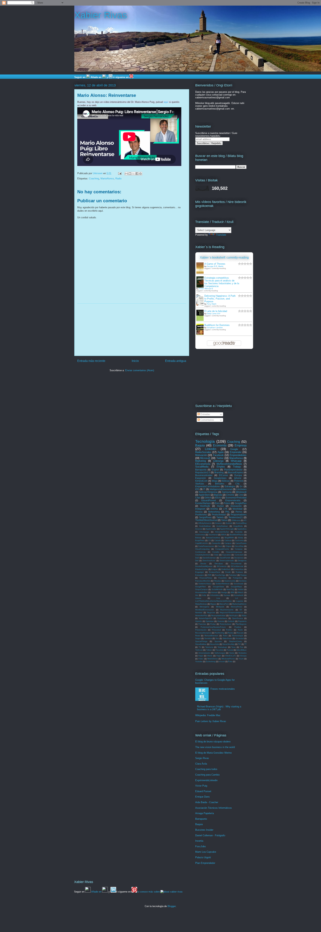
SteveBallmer (201, 644)
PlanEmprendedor (233, 469)
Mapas (213, 604)
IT (204, 489)
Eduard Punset (203, 791)
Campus (227, 543)
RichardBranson (211, 636)
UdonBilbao (241, 650)
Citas (197, 497)
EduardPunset (208, 500)
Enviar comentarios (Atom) (139, 370)
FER (209, 575)
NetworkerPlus (201, 615)
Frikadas (217, 581)
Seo (217, 638)
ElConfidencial (237, 566)
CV (209, 540)
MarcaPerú (224, 604)
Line (218, 598)
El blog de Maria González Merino (213, 752)
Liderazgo (218, 460)
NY (241, 610)
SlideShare (227, 638)
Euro (217, 503)
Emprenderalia (232, 500)
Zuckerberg (210, 661)
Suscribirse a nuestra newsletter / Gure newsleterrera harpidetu (216, 134)
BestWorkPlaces (237, 535)
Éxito (230, 661)
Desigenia (242, 560)
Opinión (198, 621)
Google (234, 449)
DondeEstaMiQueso (204, 566)
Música (198, 512)
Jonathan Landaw (215, 327)
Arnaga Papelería (204, 813)
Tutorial (230, 650)
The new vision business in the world (215, 747)
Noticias (226, 481)
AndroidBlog (241, 523)
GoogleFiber (200, 587)
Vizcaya (243, 656)
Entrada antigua (175, 360)
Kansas (227, 595)
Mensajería (204, 607)
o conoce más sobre (149, 891)
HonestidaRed (201, 592)
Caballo (217, 540)
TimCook (199, 650)
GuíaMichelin (217, 589)
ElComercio (222, 566)
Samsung (227, 492)
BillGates (219, 483)
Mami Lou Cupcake (205, 851)
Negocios (211, 612)
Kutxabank (238, 595)
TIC (239, 644)
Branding (219, 472)
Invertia (214, 509)
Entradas (205, 414)
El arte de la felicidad (215, 311)
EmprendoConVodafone (207, 486)
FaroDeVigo (220, 575)
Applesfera (242, 529)
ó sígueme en (120, 77)
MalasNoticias (201, 604)
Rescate (240, 633)
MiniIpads (220, 607)
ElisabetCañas (201, 569)
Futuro (227, 503)
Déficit (208, 497)
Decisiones (239, 558)
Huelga (224, 592)
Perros (239, 512)
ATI (245, 520)
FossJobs (222, 578)
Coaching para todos (206, 769)
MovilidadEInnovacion (204, 610)
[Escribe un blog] (130, 173)
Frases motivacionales (222, 688)
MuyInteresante (227, 610)
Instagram (200, 509)
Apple (221, 452)
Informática (215, 595)
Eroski (228, 572)
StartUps (199, 483)
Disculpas (219, 563)
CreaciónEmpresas (234, 552)
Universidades (204, 653)
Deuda (203, 563)
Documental (236, 563)
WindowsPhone (228, 659)
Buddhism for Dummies (217, 325)
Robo (225, 636)
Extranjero (199, 575)
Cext (220, 546)
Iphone (237, 478)
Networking (214, 512)
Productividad (219, 514)
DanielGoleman (209, 558)
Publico (229, 630)
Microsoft (205, 458)
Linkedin (210, 449)
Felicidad (233, 575)
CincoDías (239, 546)
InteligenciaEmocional (221, 489)
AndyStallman (205, 526)
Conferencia (200, 552)
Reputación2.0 (202, 472)
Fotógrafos (237, 578)
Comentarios (207, 420)
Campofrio (216, 543)
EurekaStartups (203, 503)
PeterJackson (225, 624)
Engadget (199, 572)
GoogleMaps (236, 587)
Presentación (201, 630)
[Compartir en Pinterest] (140, 173)
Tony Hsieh (211, 304)
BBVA (223, 535)
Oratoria (220, 621)
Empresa (241, 445)
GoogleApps (220, 478)
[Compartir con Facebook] (137, 173)
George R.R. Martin (215, 266)
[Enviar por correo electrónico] (126, 173)
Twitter (219, 458)
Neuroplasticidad (218, 615)
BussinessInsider (204, 475)
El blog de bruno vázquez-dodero (213, 741)
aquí (166, 102)
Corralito (215, 552)
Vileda (209, 656)
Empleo (221, 466)
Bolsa (240, 538)
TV (200, 647)
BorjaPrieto (200, 540)
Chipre (228, 546)
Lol (236, 598)
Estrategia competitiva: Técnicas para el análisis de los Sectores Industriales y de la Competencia (221, 282)
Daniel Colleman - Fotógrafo (210, 835)
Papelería (242, 621)
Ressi (197, 636)
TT (245, 644)
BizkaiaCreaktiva (213, 538)
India (204, 595)
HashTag (230, 589)
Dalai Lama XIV (213, 314)
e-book (222, 661)
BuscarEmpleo (235, 472)
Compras (238, 549)
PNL (227, 512)
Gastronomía (230, 581)
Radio (118, 178)
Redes (230, 633)
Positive (237, 627)
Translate (221, 234)
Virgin (218, 656)
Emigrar (214, 569)
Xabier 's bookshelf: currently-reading (224, 257)
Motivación (201, 455)
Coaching (94, 178)
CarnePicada (241, 543)
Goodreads (238, 584)
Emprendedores (238, 455)
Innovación (236, 506)
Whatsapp (236, 460)
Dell (196, 560)
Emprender (235, 452)
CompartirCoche (222, 549)
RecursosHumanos (203, 633)
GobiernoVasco (205, 584)
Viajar (200, 656)
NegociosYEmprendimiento (231, 612)
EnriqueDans (214, 572)
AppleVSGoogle (227, 529)
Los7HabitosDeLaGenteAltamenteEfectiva (213, 601)
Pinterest (238, 481)
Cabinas (227, 540)
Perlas (213, 624)
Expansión (200, 478)
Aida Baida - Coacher (206, 802)
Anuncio (198, 529)
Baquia (200, 445)
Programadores (239, 514)
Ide (196, 595)
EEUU (218, 497)
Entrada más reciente (91, 360)
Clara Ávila (201, 763)
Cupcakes (226, 555)
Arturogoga (204, 532)
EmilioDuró (226, 569)
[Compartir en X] (133, 173)
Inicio (135, 360)
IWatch (241, 592)
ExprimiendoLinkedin (206, 780)
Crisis (216, 555)
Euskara (239, 572)
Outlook (231, 621)
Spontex (218, 641)
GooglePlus (241, 503)
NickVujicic (233, 615)
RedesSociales (203, 452)
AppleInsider (211, 529)
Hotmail (214, 592)
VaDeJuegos (219, 653)
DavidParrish (225, 558)
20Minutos (235, 520)
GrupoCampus (201, 589)
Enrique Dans (202, 796)
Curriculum (239, 555)
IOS (197, 489)
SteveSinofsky (228, 644)
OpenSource (237, 618)
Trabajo (237, 466)
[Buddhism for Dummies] (201, 334)
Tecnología (205, 441)
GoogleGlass (218, 587)
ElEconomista (202, 463)
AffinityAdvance (205, 523)
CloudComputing (202, 549)
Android (229, 523)
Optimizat (210, 621)
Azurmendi (213, 535)
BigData (218, 495)
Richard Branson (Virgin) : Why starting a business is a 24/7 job (219, 708)
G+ (241, 486)
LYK (225, 509)
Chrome (230, 495)
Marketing (200, 460)
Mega (215, 481)
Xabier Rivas (100, 15)
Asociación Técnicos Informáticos (213, 807)
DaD (197, 558)
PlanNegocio (241, 624)
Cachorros (239, 540)
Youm (241, 659)
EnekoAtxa (239, 569)
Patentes (202, 624)
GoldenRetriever (223, 584)
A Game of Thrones (214, 263)
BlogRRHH (229, 538)
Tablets (220, 517)
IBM (232, 592)
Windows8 (241, 492)
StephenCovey (235, 641)
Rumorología (237, 636)
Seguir (198, 638)
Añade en (96, 77)
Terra (233, 647)
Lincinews (241, 489)
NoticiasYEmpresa (208, 492)
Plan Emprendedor (205, 863)
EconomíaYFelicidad (236, 497)
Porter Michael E (206, 289)
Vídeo (200, 659)
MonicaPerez (236, 607)
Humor (220, 506)
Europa (238, 475)
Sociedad (240, 638)
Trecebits (219, 650)
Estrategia (230, 486)
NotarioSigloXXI (205, 618)
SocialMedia (201, 466)
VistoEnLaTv (230, 656)
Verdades (242, 653)
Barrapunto (201, 469)
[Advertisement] (132, 329)
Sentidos (208, 638)
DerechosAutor (208, 560)
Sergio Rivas (202, 758)
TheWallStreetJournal (206, 520)
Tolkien (209, 650)
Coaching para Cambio (207, 774)
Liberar (198, 598)
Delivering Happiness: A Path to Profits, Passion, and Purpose (220, 298)
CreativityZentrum (202, 555)
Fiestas (243, 575)
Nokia (244, 615)
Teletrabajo (222, 647)
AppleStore (204, 495)
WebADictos (212, 659)
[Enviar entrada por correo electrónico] (119, 173)
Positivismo (201, 514)
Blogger (172, 906)
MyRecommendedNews (229, 463)
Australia (238, 532)
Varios (231, 653)
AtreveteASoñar (222, 532)
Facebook (218, 455)
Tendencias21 (235, 517)
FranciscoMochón (202, 581)
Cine (240, 495)
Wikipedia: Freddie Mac (208, 715)
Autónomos (200, 535)
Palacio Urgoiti (203, 857)
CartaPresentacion (206, 546)
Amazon (218, 523)
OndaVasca (222, 618)
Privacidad (216, 630)
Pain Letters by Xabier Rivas (210, 721)
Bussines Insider (204, 829)
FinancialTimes (206, 578)
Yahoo (224, 520)
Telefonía (209, 647)
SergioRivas (205, 517)
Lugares (239, 601)
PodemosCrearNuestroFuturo (213, 627)
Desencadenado (227, 560)
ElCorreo (223, 475)
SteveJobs (214, 644)
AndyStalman (222, 526)
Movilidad (237, 509)
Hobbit (241, 589)
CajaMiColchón (201, 543)
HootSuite (205, 506)
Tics (241, 647)
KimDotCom (201, 481)
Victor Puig (201, 785)
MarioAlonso (107, 178)
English (215, 469)
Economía (219, 445)
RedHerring (219, 633)
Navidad (198, 612)
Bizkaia (198, 538)
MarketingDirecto (239, 604)
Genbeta (243, 581)
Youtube (198, 661)
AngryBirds (238, 526)
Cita (237, 483)
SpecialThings (201, 641)
